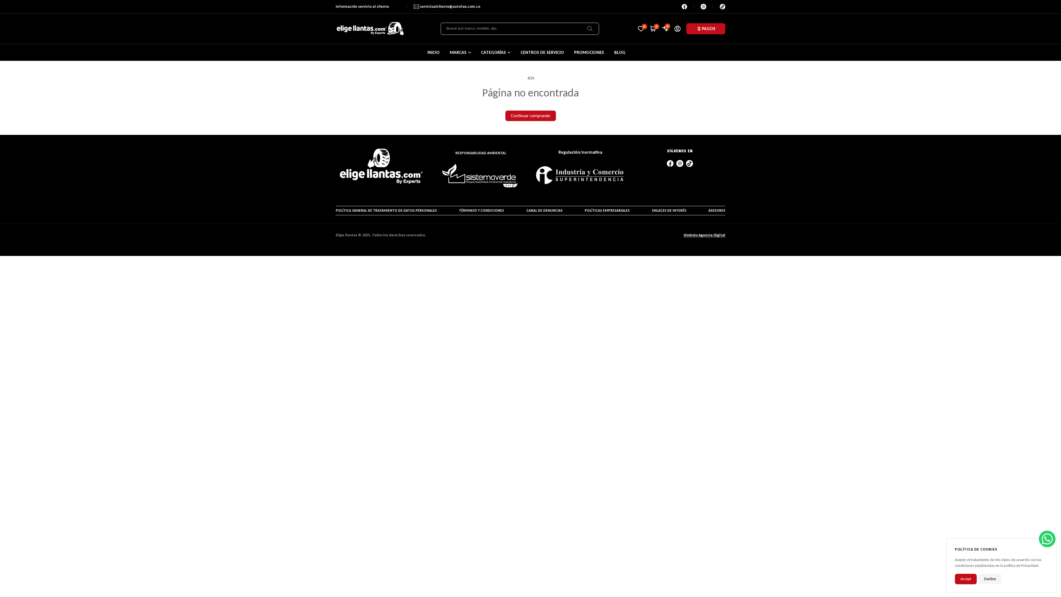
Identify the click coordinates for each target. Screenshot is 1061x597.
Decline (990, 579)
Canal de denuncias (544, 210)
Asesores (716, 210)
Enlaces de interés (669, 210)
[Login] (677, 28)
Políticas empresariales (607, 210)
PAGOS (708, 28)
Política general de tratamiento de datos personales (386, 210)
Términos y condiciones (481, 210)
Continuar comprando (530, 115)
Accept (965, 579)
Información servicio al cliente (362, 6)
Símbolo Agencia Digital (704, 235)
